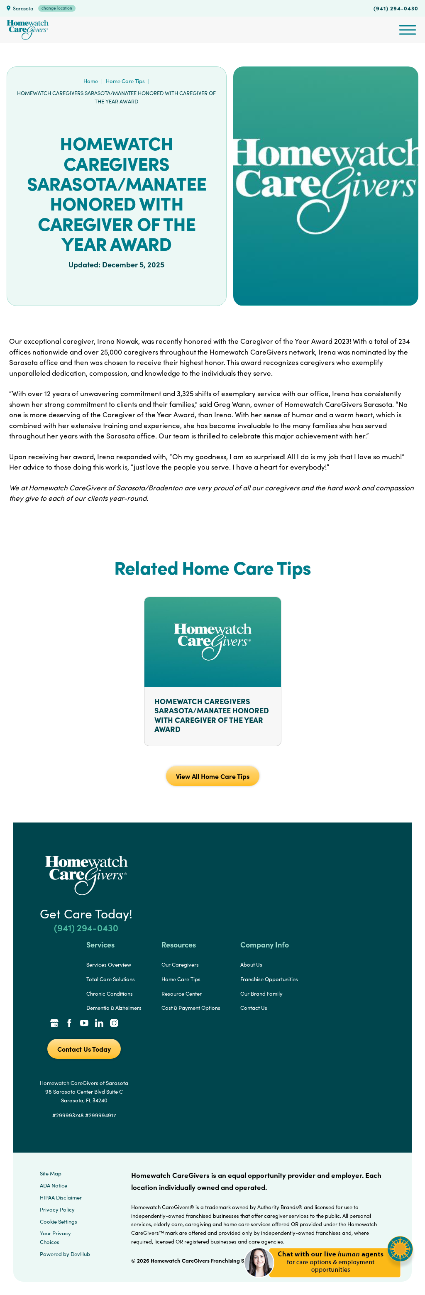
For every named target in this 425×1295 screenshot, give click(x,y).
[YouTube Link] (84, 1024)
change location (57, 8)
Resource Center (181, 993)
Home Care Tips (125, 81)
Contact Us (253, 1007)
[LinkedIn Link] (99, 1024)
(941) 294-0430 (396, 8)
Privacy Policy (57, 1209)
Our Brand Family (261, 993)
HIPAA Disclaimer (61, 1197)
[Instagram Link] (114, 1024)
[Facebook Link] (69, 1024)
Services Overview (108, 964)
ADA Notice (53, 1185)
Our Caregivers (180, 964)
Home (90, 81)
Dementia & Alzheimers (114, 1007)
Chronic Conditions (109, 993)
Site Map (50, 1173)
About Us (251, 964)
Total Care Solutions (110, 979)
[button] (328, 1282)
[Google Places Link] (54, 1024)
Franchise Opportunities (269, 979)
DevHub (80, 1254)
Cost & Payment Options (190, 1007)
